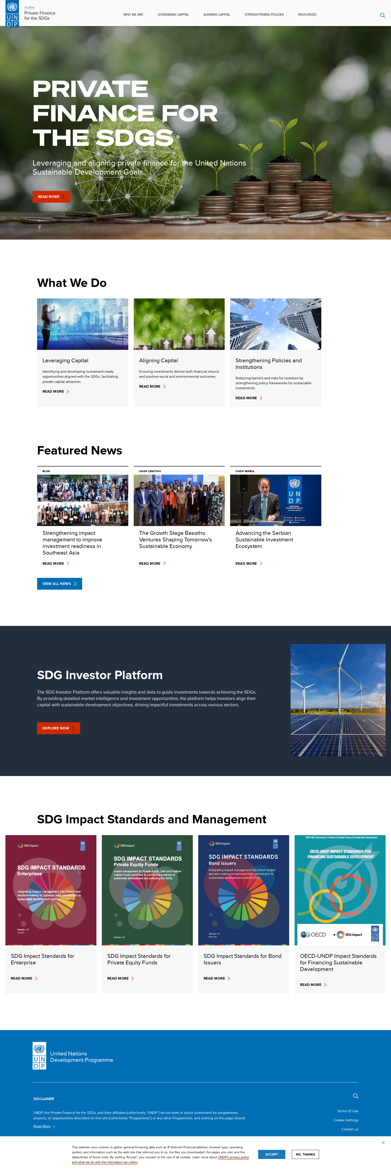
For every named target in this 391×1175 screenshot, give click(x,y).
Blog (46, 471)
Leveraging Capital (173, 14)
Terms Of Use (347, 1111)
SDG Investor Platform (100, 675)
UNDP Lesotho (150, 471)
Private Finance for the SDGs (39, 15)
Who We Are (133, 14)
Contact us (349, 1129)
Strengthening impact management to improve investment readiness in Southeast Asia (72, 543)
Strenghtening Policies (264, 14)
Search (383, 15)
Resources (307, 14)
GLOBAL (29, 7)
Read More (48, 196)
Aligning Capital (216, 14)
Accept (271, 1154)
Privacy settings (384, 1143)
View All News (57, 583)
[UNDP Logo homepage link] (12, 13)
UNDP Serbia (245, 471)
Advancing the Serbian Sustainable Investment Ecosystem (264, 539)
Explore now (56, 728)
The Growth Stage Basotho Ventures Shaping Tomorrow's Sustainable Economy (175, 539)
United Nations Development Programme (81, 1056)
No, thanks (305, 1154)
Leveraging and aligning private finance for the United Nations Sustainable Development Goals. (139, 167)
